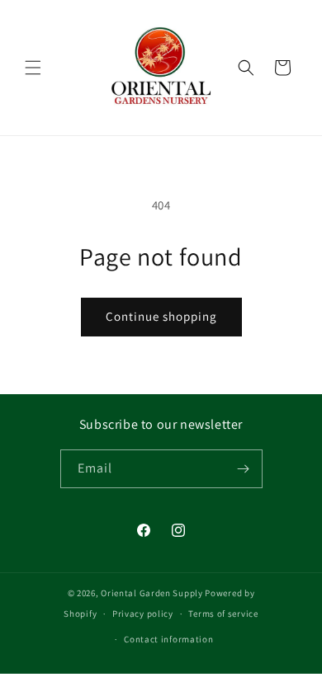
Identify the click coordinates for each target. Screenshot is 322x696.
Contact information (168, 639)
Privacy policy (142, 613)
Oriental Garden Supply (151, 593)
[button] (33, 67)
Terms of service (223, 613)
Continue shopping (161, 316)
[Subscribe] (243, 468)
